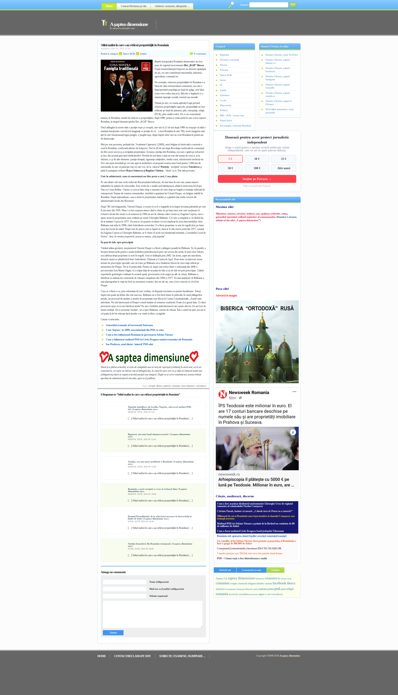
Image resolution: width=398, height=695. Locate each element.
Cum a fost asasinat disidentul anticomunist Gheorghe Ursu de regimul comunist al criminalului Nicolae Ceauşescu (255, 505)
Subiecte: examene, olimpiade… (172, 6)
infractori (220, 589)
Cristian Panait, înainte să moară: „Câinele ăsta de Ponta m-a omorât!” (255, 511)
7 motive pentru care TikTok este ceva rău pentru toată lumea (249, 553)
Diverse (223, 65)
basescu (260, 578)
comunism (222, 583)
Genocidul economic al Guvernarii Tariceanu (129, 325)
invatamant (230, 589)
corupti (151, 385)
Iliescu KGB (129, 53)
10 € (257, 158)
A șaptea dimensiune (129, 24)
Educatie (224, 70)
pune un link (123, 370)
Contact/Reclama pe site (133, 6)
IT (221, 85)
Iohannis (241, 589)
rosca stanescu (188, 385)
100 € (257, 168)
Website (158, 596)
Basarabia (224, 54)
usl (268, 594)
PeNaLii (224, 110)
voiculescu (201, 385)
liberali (248, 589)
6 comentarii (200, 53)
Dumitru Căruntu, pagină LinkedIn (278, 86)
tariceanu (253, 594)
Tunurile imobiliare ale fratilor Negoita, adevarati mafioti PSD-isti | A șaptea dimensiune (160, 408)
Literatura (224, 95)
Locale (223, 100)
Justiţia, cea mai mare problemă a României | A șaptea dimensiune (161, 461)
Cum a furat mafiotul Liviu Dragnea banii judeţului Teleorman (250, 531)
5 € (230, 158)
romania (176, 385)
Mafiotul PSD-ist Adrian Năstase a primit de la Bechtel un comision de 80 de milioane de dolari (256, 525)
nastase (263, 589)
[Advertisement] (222, 22)
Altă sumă (283, 168)
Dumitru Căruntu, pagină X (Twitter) (279, 102)
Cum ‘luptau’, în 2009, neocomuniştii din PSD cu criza (135, 330)
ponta (270, 589)
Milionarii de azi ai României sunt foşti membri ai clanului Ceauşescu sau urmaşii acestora (256, 517)
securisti (233, 594)
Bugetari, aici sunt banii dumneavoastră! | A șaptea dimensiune (159, 434)
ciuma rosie (285, 578)
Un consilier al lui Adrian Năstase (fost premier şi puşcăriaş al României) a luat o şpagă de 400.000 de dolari (256, 542)
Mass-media (225, 105)
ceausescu (272, 578)
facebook (279, 583)
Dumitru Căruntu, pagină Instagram (278, 78)
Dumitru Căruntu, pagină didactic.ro (278, 61)
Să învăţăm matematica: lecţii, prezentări (280, 111)
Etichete (275, 570)
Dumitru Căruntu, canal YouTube (282, 54)
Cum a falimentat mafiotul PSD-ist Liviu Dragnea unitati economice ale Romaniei (149, 339)
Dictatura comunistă (229, 59)
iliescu (159, 385)
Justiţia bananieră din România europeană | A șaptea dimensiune (160, 543)
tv (266, 594)
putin (283, 589)
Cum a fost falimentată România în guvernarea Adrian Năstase (139, 334)
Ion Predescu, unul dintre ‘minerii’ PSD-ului (129, 344)
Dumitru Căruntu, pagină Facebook (278, 69)
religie (290, 589)
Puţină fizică (226, 120)
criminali (242, 583)
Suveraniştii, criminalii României (235, 125)
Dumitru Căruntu (286, 217)
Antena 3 (220, 578)
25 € (283, 158)
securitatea (244, 594)
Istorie (223, 80)
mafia (255, 589)
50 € (230, 168)
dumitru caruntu (264, 583)
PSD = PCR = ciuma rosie (232, 115)
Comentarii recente (251, 570)
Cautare (244, 5)
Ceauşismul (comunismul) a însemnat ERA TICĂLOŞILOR (249, 548)
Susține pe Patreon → (257, 179)
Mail (166, 589)
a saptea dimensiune (240, 578)
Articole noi (225, 570)
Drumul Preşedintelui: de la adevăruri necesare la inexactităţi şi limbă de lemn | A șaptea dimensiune (160, 517)
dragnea (252, 583)
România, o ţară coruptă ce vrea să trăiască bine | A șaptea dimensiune (157, 490)
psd (277, 588)
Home (109, 6)
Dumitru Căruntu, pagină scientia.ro (278, 94)
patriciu (167, 385)
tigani (261, 594)
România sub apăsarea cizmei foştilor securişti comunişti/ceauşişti (251, 536)
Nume (159, 582)
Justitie (143, 53)
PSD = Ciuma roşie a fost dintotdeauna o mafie (242, 558)
